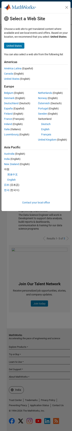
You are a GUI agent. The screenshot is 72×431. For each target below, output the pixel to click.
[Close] (66, 7)
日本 (6, 184)
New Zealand (11, 164)
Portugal (43, 108)
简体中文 (12, 174)
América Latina (12, 68)
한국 (6, 190)
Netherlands (45, 92)
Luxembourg (11, 134)
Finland (8, 113)
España (8, 108)
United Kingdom (47, 139)
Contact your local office (36, 202)
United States (11, 78)
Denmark (9, 98)
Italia (7, 129)
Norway (42, 98)
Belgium (8, 92)
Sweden (42, 113)
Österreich (44, 103)
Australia (9, 153)
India (7, 158)
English (45, 129)
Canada (8, 73)
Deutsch (46, 124)
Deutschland (11, 103)
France (8, 118)
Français (46, 134)
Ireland (8, 124)
